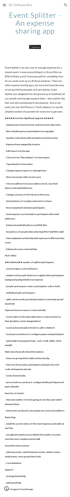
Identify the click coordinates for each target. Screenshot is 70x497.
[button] (4, 5)
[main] (35, 23)
